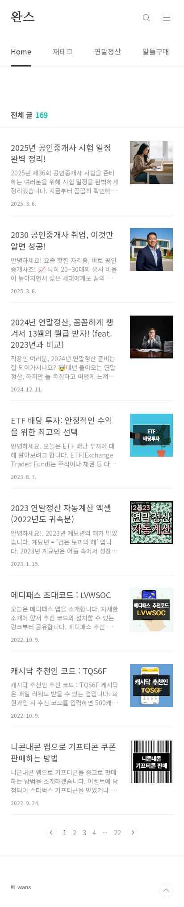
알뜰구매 (155, 51)
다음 (132, 832)
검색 (146, 18)
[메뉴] (166, 17)
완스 (23, 18)
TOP (166, 890)
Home (21, 51)
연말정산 (107, 51)
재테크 (63, 51)
